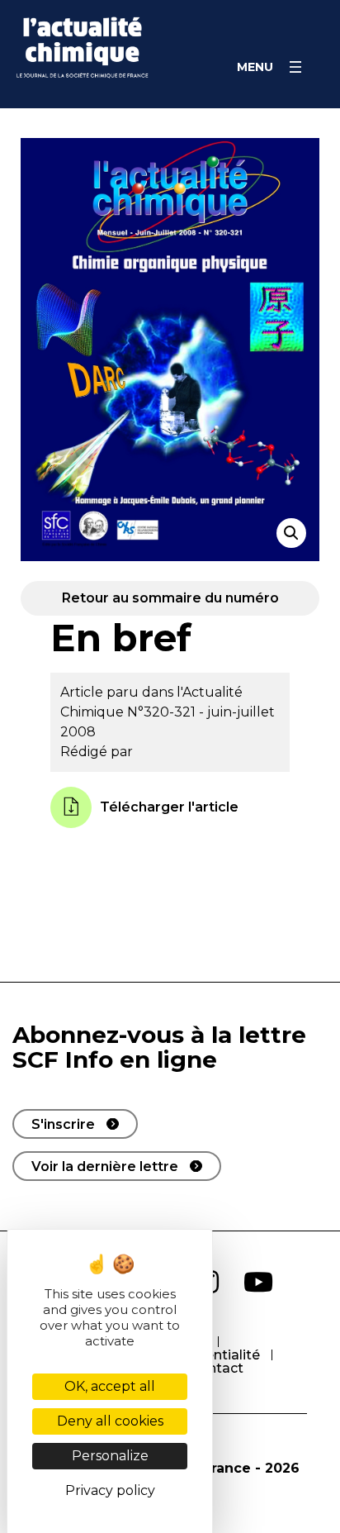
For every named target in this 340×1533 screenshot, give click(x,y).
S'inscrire (63, 1124)
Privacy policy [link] (110, 1490)
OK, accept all (109, 1386)
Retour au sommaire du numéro (170, 598)
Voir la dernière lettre (104, 1166)
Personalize (110, 1456)
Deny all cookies (110, 1421)
